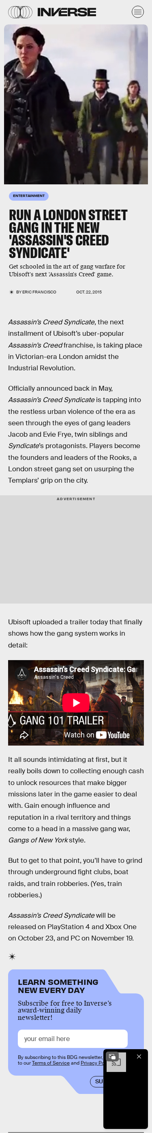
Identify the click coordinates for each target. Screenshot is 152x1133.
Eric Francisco (39, 292)
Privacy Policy (96, 1063)
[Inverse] (66, 12)
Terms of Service (51, 1063)
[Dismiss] (139, 1056)
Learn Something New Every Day (58, 985)
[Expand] (112, 1056)
